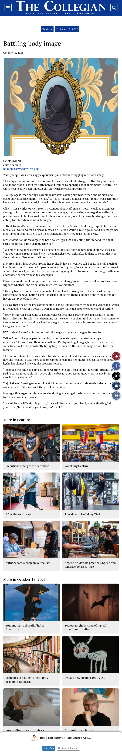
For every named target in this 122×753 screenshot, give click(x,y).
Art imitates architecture (81, 730)
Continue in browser (68, 748)
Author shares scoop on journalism (28, 563)
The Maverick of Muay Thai (82, 514)
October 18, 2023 (67, 29)
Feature (47, 29)
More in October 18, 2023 (24, 579)
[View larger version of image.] (61, 107)
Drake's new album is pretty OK (85, 677)
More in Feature (16, 419)
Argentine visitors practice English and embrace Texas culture (90, 564)
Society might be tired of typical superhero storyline (85, 627)
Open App (49, 748)
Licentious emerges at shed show (27, 466)
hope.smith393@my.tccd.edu (21, 169)
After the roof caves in (20, 514)
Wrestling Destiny (76, 466)
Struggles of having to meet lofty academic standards (27, 679)
